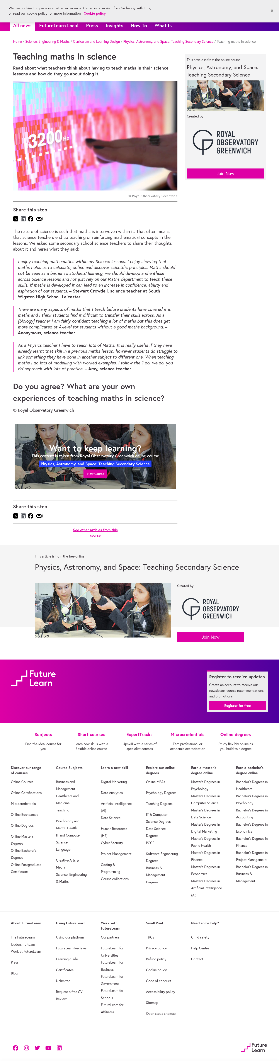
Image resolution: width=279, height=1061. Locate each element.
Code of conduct (158, 981)
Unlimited (63, 981)
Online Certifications (26, 793)
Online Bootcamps (24, 814)
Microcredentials (23, 803)
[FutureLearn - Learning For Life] (254, 1047)
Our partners (110, 937)
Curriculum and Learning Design (96, 41)
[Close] (272, 10)
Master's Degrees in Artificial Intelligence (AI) (206, 888)
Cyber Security (112, 843)
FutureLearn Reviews (71, 948)
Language (63, 849)
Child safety (200, 937)
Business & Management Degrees (155, 875)
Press (92, 25)
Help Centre (200, 948)
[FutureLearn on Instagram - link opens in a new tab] (26, 1047)
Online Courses (22, 782)
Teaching (62, 810)
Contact (197, 959)
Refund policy (156, 959)
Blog (14, 973)
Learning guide (67, 959)
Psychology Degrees (161, 793)
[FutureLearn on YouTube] (48, 1047)
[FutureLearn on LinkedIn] (59, 1047)
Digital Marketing (114, 782)
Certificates (64, 970)
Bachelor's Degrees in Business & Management (252, 874)
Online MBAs (155, 782)
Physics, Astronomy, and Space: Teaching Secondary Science (168, 41)
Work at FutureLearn (26, 951)
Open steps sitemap (161, 1013)
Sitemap (152, 1002)
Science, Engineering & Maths (47, 41)
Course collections (115, 879)
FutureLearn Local (58, 25)
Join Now (225, 173)
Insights (114, 25)
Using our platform (70, 937)
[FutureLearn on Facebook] (16, 1047)
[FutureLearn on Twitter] (37, 1047)
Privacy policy (156, 948)
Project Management (116, 854)
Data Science (111, 818)
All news (22, 25)
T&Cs (150, 937)
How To (139, 25)
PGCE (150, 843)
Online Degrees (22, 825)
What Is (163, 25)
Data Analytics (112, 793)
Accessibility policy (160, 992)
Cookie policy (156, 970)
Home (17, 41)
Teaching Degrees (159, 803)
